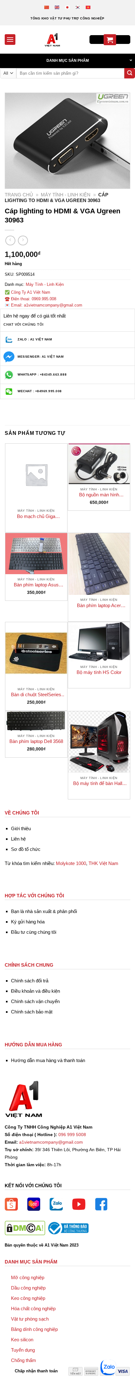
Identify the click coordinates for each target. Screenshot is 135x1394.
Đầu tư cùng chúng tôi (33, 932)
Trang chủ (19, 194)
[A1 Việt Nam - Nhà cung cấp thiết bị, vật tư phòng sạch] (52, 40)
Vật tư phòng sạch (30, 1319)
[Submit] (129, 73)
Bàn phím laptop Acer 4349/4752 (99, 606)
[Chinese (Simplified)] (47, 7)
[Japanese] (67, 7)
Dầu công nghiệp (28, 1287)
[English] (57, 7)
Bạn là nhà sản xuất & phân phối (44, 911)
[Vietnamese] (88, 7)
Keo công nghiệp (28, 1298)
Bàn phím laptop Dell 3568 (36, 741)
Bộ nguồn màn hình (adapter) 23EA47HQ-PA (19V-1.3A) (98, 495)
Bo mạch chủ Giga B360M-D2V (36, 517)
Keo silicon (22, 1339)
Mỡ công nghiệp (27, 1277)
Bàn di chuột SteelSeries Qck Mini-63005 (36, 695)
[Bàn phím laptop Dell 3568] (36, 721)
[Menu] (10, 39)
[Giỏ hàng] (110, 39)
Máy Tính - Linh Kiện (65, 194)
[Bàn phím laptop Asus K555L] (36, 553)
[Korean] (78, 7)
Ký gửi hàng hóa (28, 921)
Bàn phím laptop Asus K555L (36, 585)
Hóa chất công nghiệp (33, 1308)
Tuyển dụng (23, 1350)
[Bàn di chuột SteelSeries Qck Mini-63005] (36, 653)
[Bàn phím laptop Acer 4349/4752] (99, 564)
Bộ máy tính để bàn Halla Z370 (99, 784)
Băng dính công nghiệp (34, 1329)
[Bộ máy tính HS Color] (99, 642)
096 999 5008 (72, 1134)
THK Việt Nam (103, 863)
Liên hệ (18, 838)
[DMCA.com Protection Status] (25, 1228)
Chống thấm (23, 1360)
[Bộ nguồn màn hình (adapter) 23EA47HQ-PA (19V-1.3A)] (99, 464)
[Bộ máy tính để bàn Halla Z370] (99, 742)
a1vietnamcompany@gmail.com (51, 1142)
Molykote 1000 (71, 863)
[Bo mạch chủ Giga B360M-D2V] (36, 474)
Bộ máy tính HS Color (99, 672)
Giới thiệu (21, 828)
